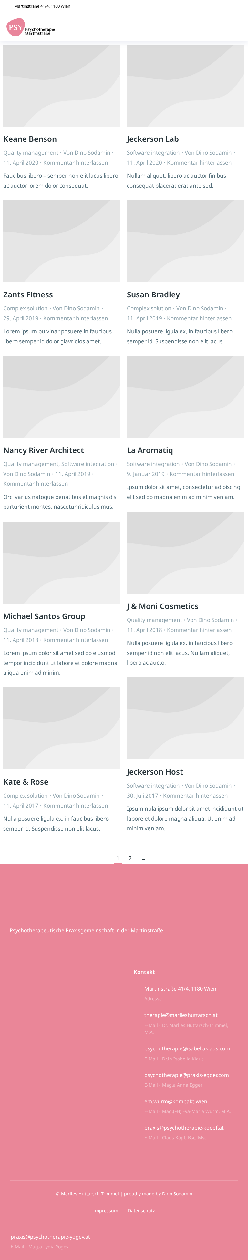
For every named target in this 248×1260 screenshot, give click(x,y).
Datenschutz (141, 1210)
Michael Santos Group (44, 616)
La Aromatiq (150, 450)
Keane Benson (30, 138)
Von (86, 152)
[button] (237, 27)
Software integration (153, 152)
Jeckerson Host (155, 771)
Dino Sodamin (177, 1194)
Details (62, 85)
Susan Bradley (153, 294)
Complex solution (25, 308)
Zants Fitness (28, 294)
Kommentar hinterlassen (75, 162)
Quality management (30, 152)
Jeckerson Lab (153, 138)
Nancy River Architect (43, 450)
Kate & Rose (25, 781)
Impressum (105, 1210)
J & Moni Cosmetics (163, 606)
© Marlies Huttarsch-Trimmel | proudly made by (109, 1194)
